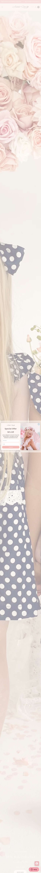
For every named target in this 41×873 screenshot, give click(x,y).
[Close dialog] (39, 424)
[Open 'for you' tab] (37, 863)
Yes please (11, 447)
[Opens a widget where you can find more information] (34, 869)
